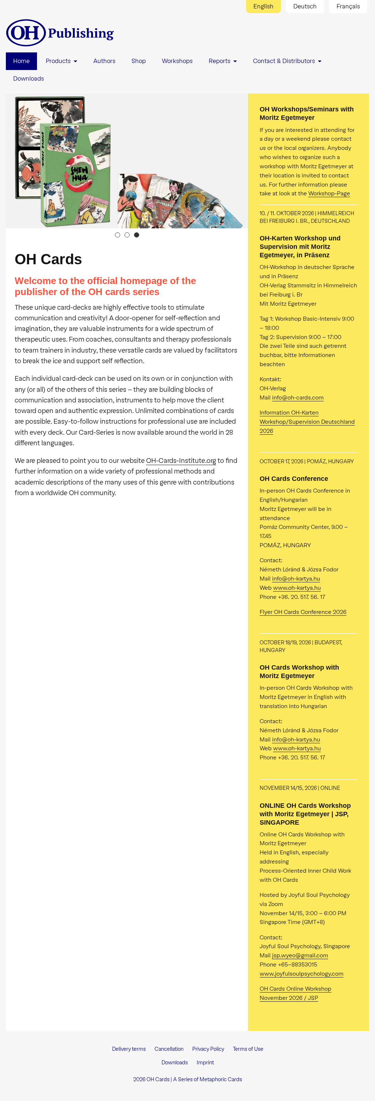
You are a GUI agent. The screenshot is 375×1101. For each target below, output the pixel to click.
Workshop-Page (329, 193)
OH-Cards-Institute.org (181, 461)
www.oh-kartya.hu (297, 587)
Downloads (174, 1063)
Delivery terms (129, 1049)
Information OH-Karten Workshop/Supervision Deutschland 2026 (307, 421)
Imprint (205, 1063)
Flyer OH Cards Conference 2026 (303, 611)
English (263, 6)
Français (348, 6)
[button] (117, 234)
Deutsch (305, 6)
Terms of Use (248, 1049)
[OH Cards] (61, 33)
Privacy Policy (208, 1049)
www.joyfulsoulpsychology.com (302, 973)
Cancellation (169, 1049)
